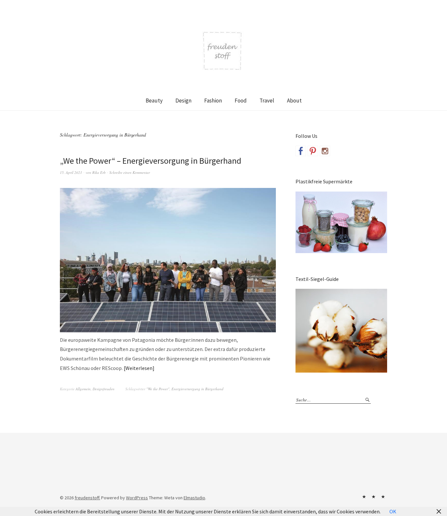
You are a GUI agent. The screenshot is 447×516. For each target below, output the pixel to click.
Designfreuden (104, 388)
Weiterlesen (138, 368)
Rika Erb (99, 172)
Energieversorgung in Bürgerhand (197, 388)
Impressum (373, 497)
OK (392, 511)
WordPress (137, 498)
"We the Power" (158, 388)
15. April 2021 (71, 172)
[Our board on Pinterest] (313, 151)
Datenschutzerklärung (383, 497)
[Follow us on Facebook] (300, 151)
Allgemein (83, 388)
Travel (266, 100)
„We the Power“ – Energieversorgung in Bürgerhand (150, 160)
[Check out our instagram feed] (325, 151)
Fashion (213, 100)
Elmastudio (194, 498)
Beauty (154, 100)
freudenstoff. (87, 498)
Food (241, 100)
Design (183, 100)
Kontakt (364, 497)
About (294, 100)
